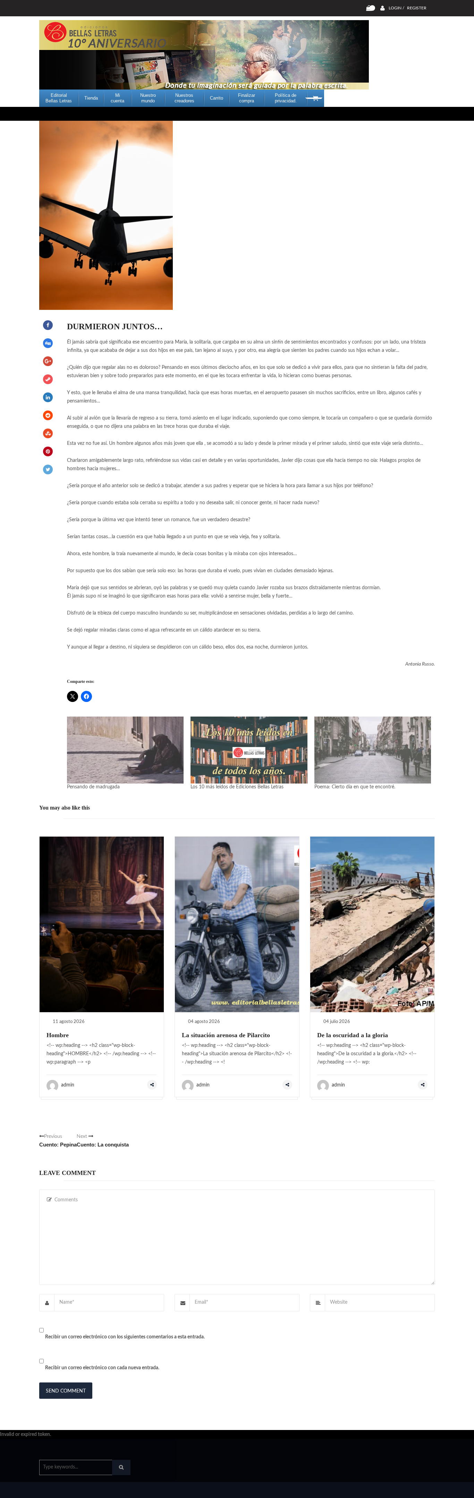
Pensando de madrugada (93, 787)
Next (103, 1141)
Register (416, 8)
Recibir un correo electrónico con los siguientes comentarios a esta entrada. (125, 1337)
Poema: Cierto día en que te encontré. (354, 787)
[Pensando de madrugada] (125, 750)
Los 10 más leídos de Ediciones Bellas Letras (237, 787)
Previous (58, 1141)
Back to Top (406, 1489)
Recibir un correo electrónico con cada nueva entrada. (102, 1367)
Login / (396, 8)
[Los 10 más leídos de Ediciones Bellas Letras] (249, 750)
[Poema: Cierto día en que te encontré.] (372, 750)
